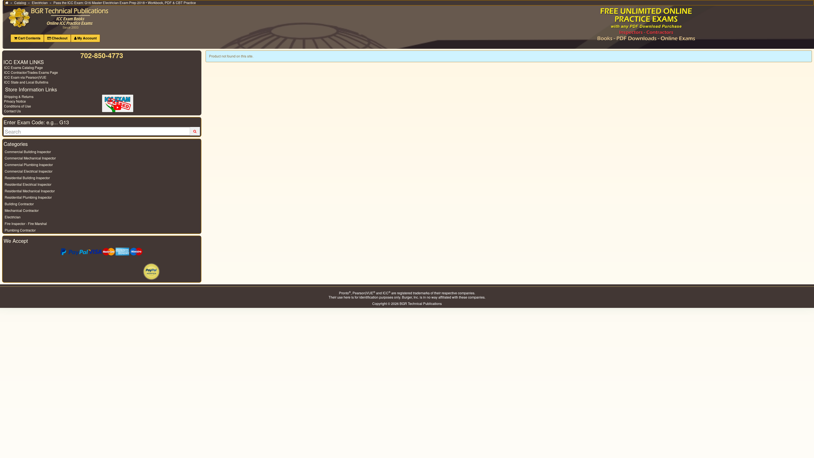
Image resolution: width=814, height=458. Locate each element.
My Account (87, 38)
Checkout (59, 38)
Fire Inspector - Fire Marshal (26, 223)
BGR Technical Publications (421, 303)
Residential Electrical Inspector (28, 184)
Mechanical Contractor (22, 210)
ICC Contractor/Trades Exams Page (31, 72)
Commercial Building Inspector (28, 151)
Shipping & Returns (18, 96)
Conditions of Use (17, 106)
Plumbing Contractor (20, 230)
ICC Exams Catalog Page (23, 67)
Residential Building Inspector (27, 177)
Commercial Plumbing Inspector (29, 164)
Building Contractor (19, 203)
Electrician (13, 217)
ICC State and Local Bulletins (26, 82)
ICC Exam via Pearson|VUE (25, 77)
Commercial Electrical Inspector (28, 171)
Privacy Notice (15, 101)
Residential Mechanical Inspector (30, 191)
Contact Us (12, 111)
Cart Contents (28, 38)
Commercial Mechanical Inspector (30, 158)
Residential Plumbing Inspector (28, 197)
